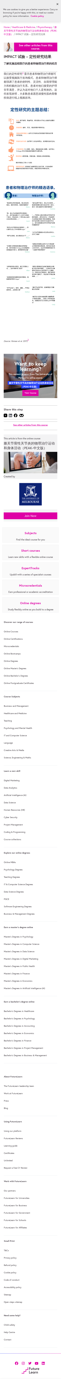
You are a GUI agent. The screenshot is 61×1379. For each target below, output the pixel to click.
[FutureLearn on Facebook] (17, 1363)
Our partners (10, 1190)
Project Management (13, 824)
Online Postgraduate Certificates (19, 683)
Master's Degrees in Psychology (18, 936)
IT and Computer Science (15, 735)
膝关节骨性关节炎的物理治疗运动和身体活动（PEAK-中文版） (30, 31)
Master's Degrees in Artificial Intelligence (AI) (24, 988)
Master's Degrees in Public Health (19, 966)
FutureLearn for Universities (16, 1198)
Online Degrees (11, 661)
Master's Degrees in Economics (18, 981)
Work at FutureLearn (13, 1093)
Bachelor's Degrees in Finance (17, 1040)
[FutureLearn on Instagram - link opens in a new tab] (23, 1363)
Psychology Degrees (13, 869)
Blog (6, 1108)
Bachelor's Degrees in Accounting (19, 1026)
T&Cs (6, 1250)
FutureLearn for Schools (15, 1220)
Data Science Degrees (14, 891)
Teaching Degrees (12, 877)
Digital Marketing (12, 780)
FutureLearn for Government (17, 1213)
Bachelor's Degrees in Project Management (23, 1048)
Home (7, 27)
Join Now (30, 516)
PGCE (6, 899)
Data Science (10, 802)
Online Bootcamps (12, 653)
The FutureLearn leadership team (19, 1086)
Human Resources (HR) (14, 810)
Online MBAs (10, 862)
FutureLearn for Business (15, 1205)
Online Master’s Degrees (15, 668)
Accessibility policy (12, 1287)
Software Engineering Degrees (18, 906)
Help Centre (9, 1332)
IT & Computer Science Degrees (18, 884)
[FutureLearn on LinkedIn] (43, 1363)
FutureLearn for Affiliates (15, 1227)
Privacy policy (10, 1257)
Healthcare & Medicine (23, 27)
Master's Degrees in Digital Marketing (21, 959)
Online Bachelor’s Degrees (16, 675)
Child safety (9, 1325)
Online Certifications (13, 639)
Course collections (12, 839)
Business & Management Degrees (19, 914)
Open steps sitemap (13, 1302)
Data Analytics (10, 788)
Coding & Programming (14, 832)
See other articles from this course (30, 425)
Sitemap (7, 1294)
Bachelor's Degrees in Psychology (19, 1018)
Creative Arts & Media (14, 750)
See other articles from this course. (35, 47)
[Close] (57, 4)
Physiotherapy (44, 27)
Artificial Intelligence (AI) (15, 795)
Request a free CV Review (15, 1168)
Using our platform (12, 1131)
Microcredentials (11, 646)
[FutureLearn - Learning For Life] (30, 1370)
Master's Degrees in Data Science (19, 951)
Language (8, 743)
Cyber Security (10, 817)
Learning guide (10, 1145)
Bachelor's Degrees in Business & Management (25, 1055)
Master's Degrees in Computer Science (21, 944)
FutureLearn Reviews (13, 1138)
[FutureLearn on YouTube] (36, 1363)
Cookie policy (10, 1272)
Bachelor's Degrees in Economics (19, 1033)
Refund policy (10, 1265)
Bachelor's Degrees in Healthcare (19, 1011)
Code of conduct (11, 1280)
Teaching (8, 720)
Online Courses (11, 631)
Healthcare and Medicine (15, 713)
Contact (7, 1339)
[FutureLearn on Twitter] (30, 1363)
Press (6, 1100)
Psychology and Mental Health (18, 728)
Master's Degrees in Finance (17, 973)
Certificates (9, 1153)
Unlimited (8, 1160)
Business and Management (16, 706)
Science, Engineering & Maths (17, 757)
